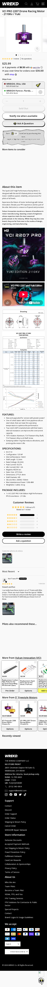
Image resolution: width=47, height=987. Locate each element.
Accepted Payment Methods (17, 844)
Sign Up (16, 139)
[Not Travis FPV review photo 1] (8, 608)
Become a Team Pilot (14, 890)
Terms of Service (12, 872)
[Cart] (37, 4)
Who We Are (10, 882)
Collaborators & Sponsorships (18, 864)
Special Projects (12, 909)
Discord (8, 810)
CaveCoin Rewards (13, 860)
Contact (8, 806)
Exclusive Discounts (13, 840)
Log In (9, 139)
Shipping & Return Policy (15, 822)
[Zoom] (37, 48)
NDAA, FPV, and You (14, 894)
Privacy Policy (11, 868)
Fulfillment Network (13, 856)
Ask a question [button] (23, 540)
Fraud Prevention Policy (15, 852)
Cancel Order (10, 826)
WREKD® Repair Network (16, 830)
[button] (7, 59)
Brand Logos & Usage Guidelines (19, 917)
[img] (7, 584)
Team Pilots (10, 886)
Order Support (11, 814)
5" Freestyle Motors (26, 697)
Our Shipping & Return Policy (17, 848)
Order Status (10, 818)
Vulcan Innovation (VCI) (28, 657)
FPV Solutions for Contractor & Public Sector (21, 903)
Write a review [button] (23, 534)
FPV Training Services (14, 898)
